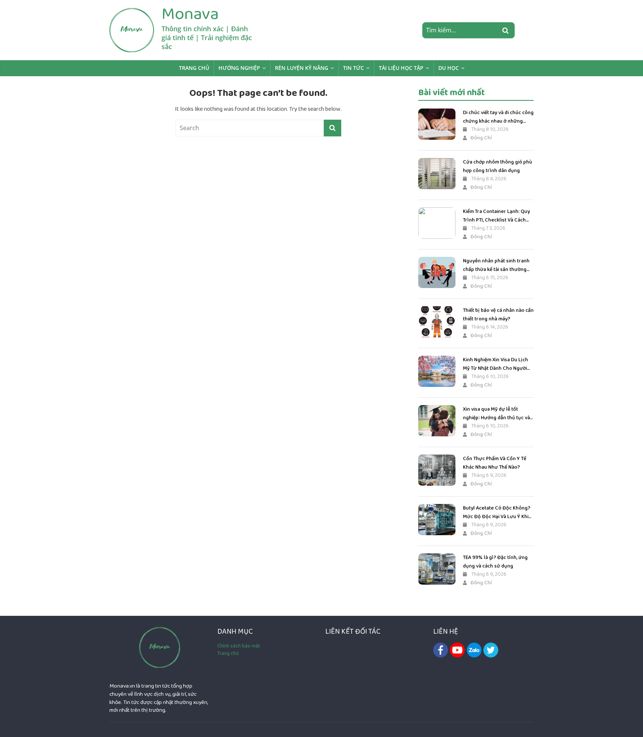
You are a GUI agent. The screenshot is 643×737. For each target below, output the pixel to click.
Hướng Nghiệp (239, 67)
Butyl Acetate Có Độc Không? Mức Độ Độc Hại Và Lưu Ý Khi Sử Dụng (496, 512)
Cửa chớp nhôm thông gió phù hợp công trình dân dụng (497, 166)
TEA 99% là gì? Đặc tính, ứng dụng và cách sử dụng (495, 561)
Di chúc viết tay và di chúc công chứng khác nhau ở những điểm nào (498, 117)
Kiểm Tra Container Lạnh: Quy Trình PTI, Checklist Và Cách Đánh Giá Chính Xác (496, 215)
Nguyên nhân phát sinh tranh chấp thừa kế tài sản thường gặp (496, 265)
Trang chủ (194, 67)
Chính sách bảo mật (238, 646)
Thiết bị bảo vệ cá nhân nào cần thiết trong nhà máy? (498, 314)
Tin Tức (353, 67)
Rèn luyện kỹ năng (301, 67)
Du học (448, 67)
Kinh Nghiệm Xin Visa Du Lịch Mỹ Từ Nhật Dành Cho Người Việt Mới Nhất (495, 364)
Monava (190, 13)
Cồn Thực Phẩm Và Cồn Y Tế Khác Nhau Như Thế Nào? (494, 463)
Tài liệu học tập (401, 67)
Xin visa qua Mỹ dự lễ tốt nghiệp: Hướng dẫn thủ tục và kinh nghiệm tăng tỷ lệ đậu (496, 413)
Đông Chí (481, 138)
